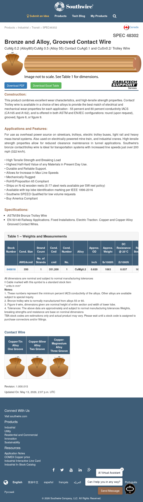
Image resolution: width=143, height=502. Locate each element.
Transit (36, 27)
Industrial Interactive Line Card (22, 461)
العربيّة (77, 482)
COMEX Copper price (17, 457)
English (17, 482)
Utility (7, 431)
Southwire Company (61, 498)
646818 (11, 269)
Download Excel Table (46, 85)
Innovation (10, 438)
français (63, 482)
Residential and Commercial (21, 435)
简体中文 (33, 482)
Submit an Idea (39, 16)
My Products (99, 16)
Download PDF (16, 85)
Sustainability (12, 442)
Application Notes (14, 453)
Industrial (23, 27)
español (48, 482)
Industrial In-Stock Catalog (20, 464)
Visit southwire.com (15, 416)
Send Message (110, 490)
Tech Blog (78, 16)
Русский (9, 492)
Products (9, 27)
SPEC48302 (50, 27)
